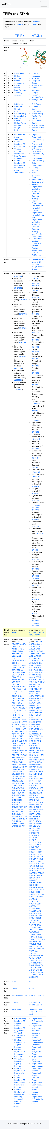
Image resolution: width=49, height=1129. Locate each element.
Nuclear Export (37, 238)
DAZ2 (36, 700)
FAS (13, 689)
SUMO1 (39, 913)
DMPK (38, 708)
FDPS (36, 736)
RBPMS (32, 878)
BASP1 (38, 665)
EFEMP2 (38, 712)
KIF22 (41, 778)
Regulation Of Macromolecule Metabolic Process (37, 1086)
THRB (14, 795)
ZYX (36, 977)
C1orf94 (32, 677)
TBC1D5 (37, 918)
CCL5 (14, 667)
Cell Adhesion (19, 134)
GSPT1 (32, 752)
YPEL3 (19, 819)
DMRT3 (21, 674)
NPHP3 (32, 821)
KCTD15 (32, 776)
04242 (14, 988)
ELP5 (40, 719)
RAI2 (31, 870)
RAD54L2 (40, 868)
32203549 (35, 410)
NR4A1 (38, 821)
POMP (31, 847)
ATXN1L (41, 660)
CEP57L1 (20, 667)
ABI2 (19, 641)
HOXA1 (20, 703)
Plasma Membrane (18, 86)
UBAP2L (38, 941)
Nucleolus (35, 78)
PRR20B (32, 854)
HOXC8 (15, 708)
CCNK (31, 682)
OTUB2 (19, 741)
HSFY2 (38, 764)
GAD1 (14, 693)
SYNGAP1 (16, 788)
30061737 (35, 283)
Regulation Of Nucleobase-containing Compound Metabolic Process (37, 1031)
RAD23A (15, 764)
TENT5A (37, 925)
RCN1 (31, 880)
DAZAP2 (32, 703)
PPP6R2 (32, 849)
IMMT (35, 769)
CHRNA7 (32, 686)
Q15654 (15, 1002)
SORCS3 (32, 901)
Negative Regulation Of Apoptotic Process (19, 1043)
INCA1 (18, 710)
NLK (37, 819)
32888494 (35, 448)
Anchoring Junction (18, 93)
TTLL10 (15, 811)
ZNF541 (19, 821)
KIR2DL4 (15, 717)
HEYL (31, 757)
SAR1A (32, 887)
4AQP (31, 1011)
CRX (31, 698)
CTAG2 (22, 672)
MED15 (32, 802)
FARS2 (22, 686)
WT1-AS (24, 816)
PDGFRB (21, 743)
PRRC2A (32, 859)
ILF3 (13, 710)
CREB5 (20, 670)
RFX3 (19, 767)
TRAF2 (38, 934)
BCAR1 (20, 653)
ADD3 (38, 646)
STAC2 (32, 911)
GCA (38, 745)
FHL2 (41, 736)
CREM (31, 696)
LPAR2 (24, 722)
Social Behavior (38, 182)
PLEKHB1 (33, 840)
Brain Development (37, 164)
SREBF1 (38, 903)
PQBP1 (39, 849)
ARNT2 (15, 646)
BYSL (19, 656)
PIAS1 (37, 833)
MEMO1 (24, 724)
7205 (14, 981)
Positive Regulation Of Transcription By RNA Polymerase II (38, 215)
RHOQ (14, 769)
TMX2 (38, 927)
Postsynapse (37, 99)
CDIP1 (37, 682)
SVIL (24, 785)
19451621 (36, 278)
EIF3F (37, 717)
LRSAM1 (38, 793)
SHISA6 (22, 776)
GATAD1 (32, 745)
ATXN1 (37, 35)
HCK (19, 700)
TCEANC (32, 922)
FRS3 (22, 691)
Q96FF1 (39, 1004)
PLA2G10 (33, 837)
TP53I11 (37, 932)
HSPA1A (32, 767)
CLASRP (38, 689)
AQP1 (23, 644)
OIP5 (14, 741)
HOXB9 (21, 705)
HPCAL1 (32, 762)
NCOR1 (32, 814)
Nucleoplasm (37, 76)
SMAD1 (15, 781)
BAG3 (14, 653)
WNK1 (40, 955)
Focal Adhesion (20, 90)
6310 (31, 981)
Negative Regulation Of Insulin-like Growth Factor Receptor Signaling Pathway (37, 191)
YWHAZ (32, 960)
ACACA (39, 641)
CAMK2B (32, 679)
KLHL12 (38, 781)
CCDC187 (15, 665)
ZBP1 (25, 819)
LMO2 (14, 722)
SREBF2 (32, 906)
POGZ (31, 844)
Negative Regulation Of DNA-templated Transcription (37, 204)
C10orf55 (37, 674)
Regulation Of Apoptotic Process (19, 1023)
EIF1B (31, 717)
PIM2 (38, 835)
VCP (31, 951)
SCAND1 (15, 774)
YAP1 (14, 819)
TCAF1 (23, 790)
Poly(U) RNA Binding (36, 117)
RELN (14, 632)
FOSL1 (38, 738)
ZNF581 (22, 823)
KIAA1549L (33, 778)
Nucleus (17, 76)
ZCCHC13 (40, 965)
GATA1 (19, 693)
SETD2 (32, 889)
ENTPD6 (37, 722)
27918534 (35, 550)
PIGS (14, 748)
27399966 (35, 576)
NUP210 (15, 738)
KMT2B (38, 783)
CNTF (14, 670)
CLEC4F (38, 691)
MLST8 (40, 804)
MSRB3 (24, 729)
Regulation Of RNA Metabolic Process (37, 1021)
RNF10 (39, 882)
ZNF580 (15, 823)
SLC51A (32, 896)
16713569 (36, 21)
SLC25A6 (19, 778)
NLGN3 (32, 819)
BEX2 (14, 656)
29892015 (35, 285)
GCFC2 (32, 748)
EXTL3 (32, 729)
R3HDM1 (39, 866)
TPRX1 (32, 934)
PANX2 (32, 830)
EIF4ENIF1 (33, 719)
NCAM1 (38, 811)
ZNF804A (39, 972)
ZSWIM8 (40, 974)
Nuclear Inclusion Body (37, 96)
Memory (35, 170)
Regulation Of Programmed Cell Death (19, 1030)
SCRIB (22, 774)
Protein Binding (20, 113)
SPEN (31, 903)
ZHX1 (31, 967)
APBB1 (32, 653)
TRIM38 (39, 937)
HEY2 (42, 755)
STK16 (19, 785)
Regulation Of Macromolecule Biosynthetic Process (37, 1067)
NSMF (20, 736)
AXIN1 (20, 651)
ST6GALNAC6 (34, 908)
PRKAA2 (22, 757)
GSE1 (14, 700)
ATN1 (20, 646)
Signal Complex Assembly (20, 1036)
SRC (23, 783)
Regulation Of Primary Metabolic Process (37, 1076)
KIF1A (20, 715)
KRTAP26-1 (21, 719)
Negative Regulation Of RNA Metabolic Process (37, 1098)
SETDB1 (15, 776)
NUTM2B (32, 826)
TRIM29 (15, 807)
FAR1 (39, 734)
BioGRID (19, 24)
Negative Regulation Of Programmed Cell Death (19, 1053)
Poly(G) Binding (38, 125)
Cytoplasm (18, 78)
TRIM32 (32, 937)
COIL (31, 693)
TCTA (39, 922)
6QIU (31, 1014)
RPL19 (31, 634)
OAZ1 (39, 826)
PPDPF (15, 755)
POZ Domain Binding (37, 121)
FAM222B (15, 686)
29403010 (35, 509)
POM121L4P (17, 752)
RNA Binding (19, 104)
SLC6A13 (39, 896)
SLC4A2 (41, 894)
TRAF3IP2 (16, 802)
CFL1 (40, 684)
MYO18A (40, 809)
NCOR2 (38, 814)
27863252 (35, 373)
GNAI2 (14, 698)
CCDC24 (23, 665)
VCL (18, 816)
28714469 (35, 578)
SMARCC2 (33, 899)
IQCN (14, 712)
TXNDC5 (15, 814)
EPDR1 (15, 679)
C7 (30, 632)
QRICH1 (32, 866)
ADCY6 (32, 646)
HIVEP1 (37, 757)
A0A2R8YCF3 (34, 1002)
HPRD (35, 24)
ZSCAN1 (32, 974)
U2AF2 (32, 941)
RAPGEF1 (38, 870)
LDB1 (31, 790)
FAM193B (33, 734)
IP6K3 (23, 710)
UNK (31, 948)
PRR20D (32, 856)
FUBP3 (38, 741)
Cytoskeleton (19, 83)
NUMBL (39, 823)
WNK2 (31, 958)
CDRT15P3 (33, 684)
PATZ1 (14, 743)
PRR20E (39, 856)
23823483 (36, 472)
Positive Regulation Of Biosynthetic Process (19, 1072)
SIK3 (14, 778)
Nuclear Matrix (37, 85)
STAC (14, 785)
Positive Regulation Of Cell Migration (19, 144)
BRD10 (39, 672)
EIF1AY (39, 715)
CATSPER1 (16, 660)
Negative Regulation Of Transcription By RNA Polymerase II (38, 139)
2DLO (18, 1009)
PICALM (32, 835)
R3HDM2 (32, 868)
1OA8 (31, 1009)
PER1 (21, 745)
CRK (42, 696)
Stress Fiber (19, 73)
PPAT (37, 847)
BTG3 (31, 674)
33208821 (37, 403)
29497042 (18, 288)
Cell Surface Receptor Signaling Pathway (19, 1062)
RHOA (24, 767)
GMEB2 (32, 750)
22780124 (35, 351)
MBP (37, 800)
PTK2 (14, 759)
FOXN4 (32, 741)
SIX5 (38, 892)
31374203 (35, 314)
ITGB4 (19, 712)
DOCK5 (39, 710)
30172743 (35, 585)
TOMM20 (39, 929)
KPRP (14, 719)
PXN (20, 762)
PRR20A (39, 852)
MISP (18, 729)
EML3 (31, 722)
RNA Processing (38, 160)
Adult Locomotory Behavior (36, 174)
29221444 (35, 332)
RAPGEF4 (33, 873)
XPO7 (37, 634)
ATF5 (31, 658)
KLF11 (31, 781)
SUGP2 (32, 913)
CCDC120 (15, 663)
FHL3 (24, 689)
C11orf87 (15, 658)
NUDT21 (32, 823)
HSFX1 (39, 762)
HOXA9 (15, 705)
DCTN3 (39, 703)
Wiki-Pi (6, 4)
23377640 (35, 467)
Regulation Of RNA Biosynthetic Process (37, 1050)
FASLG (18, 689)
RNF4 (37, 885)
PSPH (38, 861)
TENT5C (21, 793)
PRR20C (39, 854)
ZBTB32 (32, 963)
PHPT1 (32, 833)
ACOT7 (32, 644)
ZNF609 (32, 972)
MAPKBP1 (16, 724)
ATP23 (14, 649)
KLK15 (21, 717)
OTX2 (38, 828)
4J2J (36, 1011)
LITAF (36, 790)
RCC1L (38, 878)
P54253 (32, 1004)
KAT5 (41, 771)
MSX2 (38, 807)
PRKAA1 (15, 757)
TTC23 (20, 809)
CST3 (40, 698)
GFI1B (14, 696)
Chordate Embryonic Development (19, 151)
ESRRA (32, 726)
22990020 (18, 380)
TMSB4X (20, 797)
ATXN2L (38, 663)
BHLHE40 (33, 670)
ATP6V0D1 (33, 660)
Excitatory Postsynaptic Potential (37, 243)
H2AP (38, 752)
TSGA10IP (23, 807)
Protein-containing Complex (35, 90)
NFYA (31, 816)
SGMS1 (32, 892)
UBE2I (38, 944)
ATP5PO (21, 649)
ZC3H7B (32, 965)
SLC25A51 (33, 894)
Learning (35, 167)
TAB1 (23, 788)
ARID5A (32, 656)
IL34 (31, 769)
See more (16, 1106)
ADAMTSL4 (16, 644)
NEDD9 (24, 731)
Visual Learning (37, 179)
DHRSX (32, 705)
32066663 (35, 347)
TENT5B (32, 927)
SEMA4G (39, 887)
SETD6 (38, 889)
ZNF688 (15, 826)
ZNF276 (32, 970)
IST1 (31, 771)
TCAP (37, 920)
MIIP (14, 729)
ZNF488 (39, 970)
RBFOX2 (32, 875)
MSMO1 (32, 807)
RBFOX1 (41, 873)
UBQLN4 (32, 946)
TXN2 (20, 811)
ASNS (38, 656)
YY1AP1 (39, 960)
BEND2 (38, 667)
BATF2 (32, 667)
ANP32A (40, 651)
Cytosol (17, 80)
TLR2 (14, 797)
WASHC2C (33, 955)
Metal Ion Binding (17, 119)
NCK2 (18, 731)
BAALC (32, 665)
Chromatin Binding (35, 107)
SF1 (43, 889)
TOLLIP (32, 929)
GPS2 (24, 698)
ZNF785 (22, 826)
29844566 (35, 358)
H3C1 (31, 755)
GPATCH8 (40, 750)
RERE (14, 767)
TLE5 (23, 795)
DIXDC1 (32, 708)
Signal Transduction (19, 138)
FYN (31, 743)
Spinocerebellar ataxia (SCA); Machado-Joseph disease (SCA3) (38, 264)
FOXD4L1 (15, 691)
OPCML (32, 828)
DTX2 (14, 677)
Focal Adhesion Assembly (20, 157)
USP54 (36, 948)
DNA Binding (36, 104)
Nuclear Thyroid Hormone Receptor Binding (20, 126)
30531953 (35, 365)
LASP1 (41, 788)
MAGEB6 (40, 797)
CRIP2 (37, 696)
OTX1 (24, 741)
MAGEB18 (33, 795)
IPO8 (40, 769)
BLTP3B (32, 672)
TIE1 (19, 795)
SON (19, 783)
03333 (31, 988)
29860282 (35, 340)
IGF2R (39, 767)
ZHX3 (41, 967)
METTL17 (15, 726)
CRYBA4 (15, 672)
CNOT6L (35, 632)
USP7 (41, 948)
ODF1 (21, 738)
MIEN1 (22, 726)
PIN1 (19, 748)
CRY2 (35, 698)
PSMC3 (32, 861)
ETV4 (38, 726)
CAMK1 (39, 677)
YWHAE (38, 958)
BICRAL (40, 670)
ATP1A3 (37, 658)
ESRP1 (37, 724)
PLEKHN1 (16, 750)
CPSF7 (36, 693)
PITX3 (41, 632)
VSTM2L (32, 953)
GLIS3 (20, 696)
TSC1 (37, 939)
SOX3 (39, 901)
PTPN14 (15, 762)
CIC (38, 686)
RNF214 (15, 771)
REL (36, 880)
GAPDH (36, 743)
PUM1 (38, 863)
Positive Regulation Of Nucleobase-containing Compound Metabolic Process (19, 1096)
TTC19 (42, 939)
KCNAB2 (38, 774)
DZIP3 (31, 712)
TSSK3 (15, 809)
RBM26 (39, 875)
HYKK (20, 708)
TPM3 (14, 800)
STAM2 (38, 911)
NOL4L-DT (21, 734)
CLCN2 (32, 691)
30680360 (18, 368)
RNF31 (32, 885)
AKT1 (38, 649)
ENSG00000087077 (19, 995)
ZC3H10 (39, 963)
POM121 (23, 750)
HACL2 (36, 755)
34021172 (35, 613)
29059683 (35, 290)
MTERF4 (32, 809)
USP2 (21, 814)
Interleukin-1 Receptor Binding (19, 108)
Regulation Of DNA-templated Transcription (37, 148)
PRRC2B (40, 859)
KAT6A (32, 774)
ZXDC (31, 977)
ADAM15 (38, 644)
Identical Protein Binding (38, 128)
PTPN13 (20, 759)
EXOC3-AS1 (16, 682)
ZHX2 (36, 967)
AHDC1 (32, 649)
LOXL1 (41, 790)
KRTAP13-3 (33, 788)
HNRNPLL (33, 759)
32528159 (35, 297)
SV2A (40, 915)
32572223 (35, 384)
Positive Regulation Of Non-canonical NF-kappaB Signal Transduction (19, 166)
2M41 (36, 1009)
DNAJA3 (32, 710)
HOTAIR (41, 759)
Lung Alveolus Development (37, 235)
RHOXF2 (32, 882)
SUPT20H (33, 915)
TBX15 (32, 920)
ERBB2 (21, 679)
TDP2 (31, 925)
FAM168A (33, 731)
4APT (41, 1009)
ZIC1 (14, 821)
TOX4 (31, 932)
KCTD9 (14, 715)
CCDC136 (40, 679)
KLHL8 (31, 783)
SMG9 (20, 781)
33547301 (18, 389)
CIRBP (32, 689)
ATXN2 (32, 663)
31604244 (35, 493)
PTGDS (32, 863)
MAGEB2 (33, 797)
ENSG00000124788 (36, 995)
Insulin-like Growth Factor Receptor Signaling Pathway (37, 227)
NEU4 (14, 734)
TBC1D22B (16, 790)
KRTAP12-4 (33, 785)
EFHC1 (19, 677)
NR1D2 (14, 736)
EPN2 (31, 724)
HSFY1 (32, 764)
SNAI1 (14, 783)
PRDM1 (32, 852)
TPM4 (19, 800)
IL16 (25, 708)
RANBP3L (23, 764)
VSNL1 (36, 951)
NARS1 (32, 811)
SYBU (31, 918)
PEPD (37, 830)
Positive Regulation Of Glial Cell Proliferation (37, 251)
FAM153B (39, 729)
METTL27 (33, 804)
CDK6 (42, 682)
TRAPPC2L (16, 804)
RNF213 (21, 769)
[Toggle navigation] (43, 4)
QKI (42, 863)
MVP (14, 731)
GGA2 (38, 748)
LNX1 (19, 722)
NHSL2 (37, 816)
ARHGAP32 (40, 653)
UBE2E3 (32, 944)
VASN (14, 816)
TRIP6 (19, 35)
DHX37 (14, 674)
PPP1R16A (22, 755)
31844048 (36, 439)
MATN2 (32, 800)
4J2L (40, 1011)
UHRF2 (39, 946)
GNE (19, 698)
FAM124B (15, 684)
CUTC (31, 700)
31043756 (18, 276)
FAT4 (31, 736)
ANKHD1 (32, 651)
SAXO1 (21, 771)
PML (39, 842)
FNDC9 (32, 738)
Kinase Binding (20, 116)
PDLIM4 (15, 745)
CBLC (23, 660)
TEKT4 (14, 793)
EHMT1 (32, 715)
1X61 (14, 1009)
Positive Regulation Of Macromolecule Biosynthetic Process (20, 1082)
